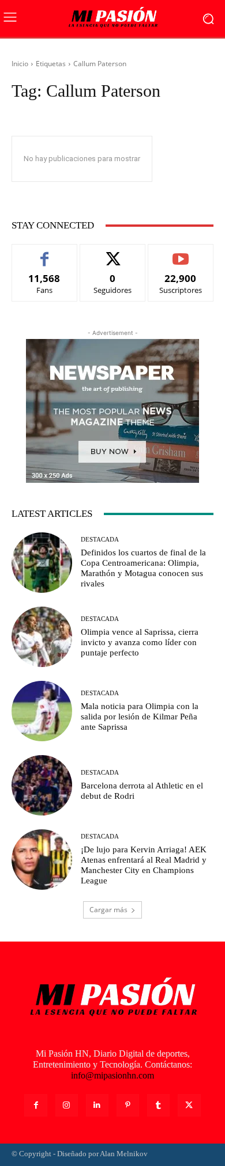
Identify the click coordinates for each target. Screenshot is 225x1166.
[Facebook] (35, 1105)
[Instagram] (66, 1105)
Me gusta (45, 253)
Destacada (100, 539)
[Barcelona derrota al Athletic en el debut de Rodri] (42, 785)
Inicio (20, 63)
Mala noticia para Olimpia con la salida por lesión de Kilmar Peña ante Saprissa (139, 716)
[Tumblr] (158, 1105)
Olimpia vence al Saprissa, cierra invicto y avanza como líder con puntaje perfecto (139, 642)
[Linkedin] (97, 1105)
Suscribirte (180, 253)
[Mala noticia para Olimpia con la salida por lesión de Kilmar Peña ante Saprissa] (42, 711)
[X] (189, 1105)
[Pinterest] (128, 1105)
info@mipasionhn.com (112, 1075)
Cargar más (108, 909)
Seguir (113, 253)
